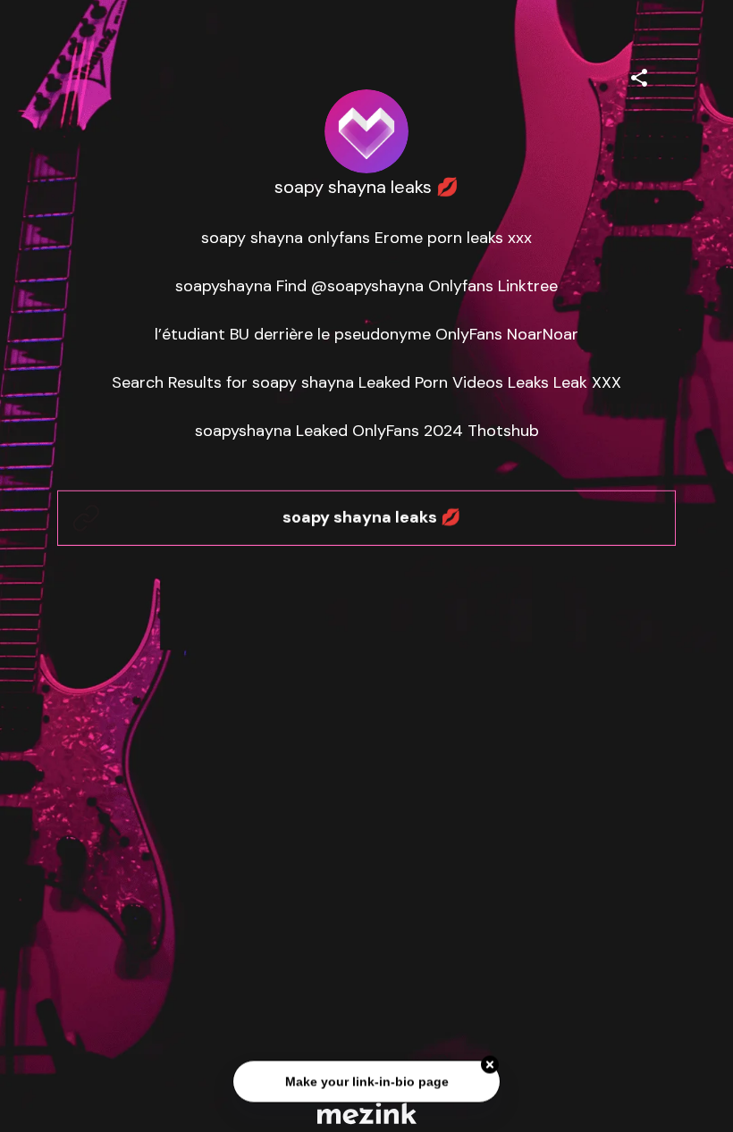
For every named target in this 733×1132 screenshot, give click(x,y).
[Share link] (639, 75)
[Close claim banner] (490, 1066)
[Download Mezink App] (367, 1112)
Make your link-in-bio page (366, 1082)
